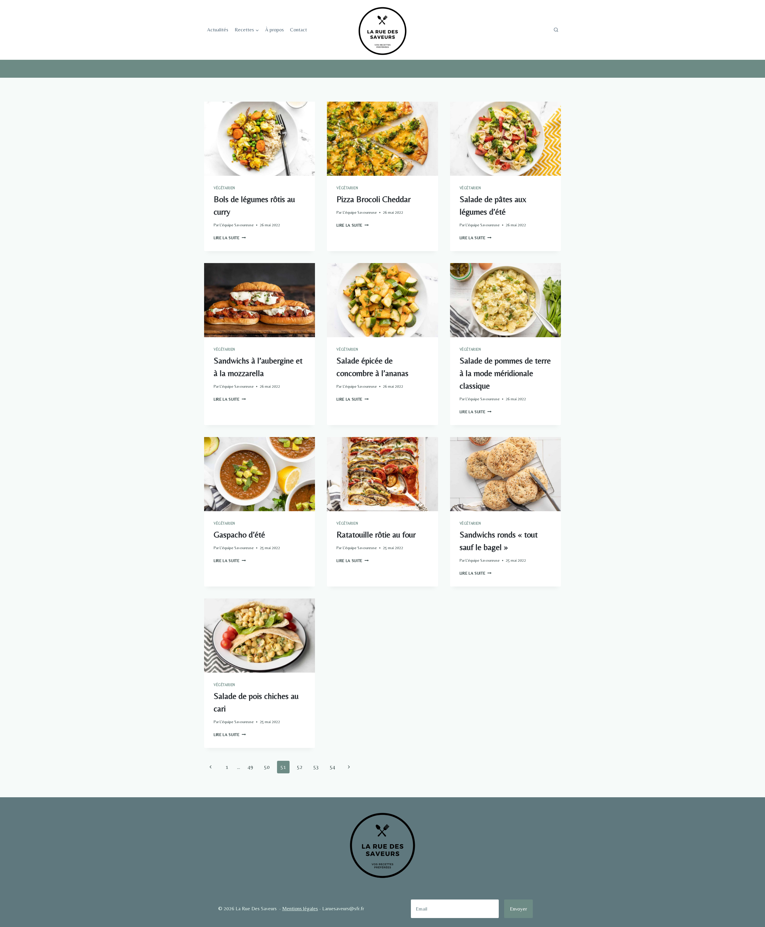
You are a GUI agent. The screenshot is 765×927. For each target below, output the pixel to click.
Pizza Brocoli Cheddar (373, 199)
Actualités (217, 30)
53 (316, 767)
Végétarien (224, 188)
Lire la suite (230, 237)
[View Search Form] (556, 30)
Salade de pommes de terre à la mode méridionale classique (505, 373)
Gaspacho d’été (239, 534)
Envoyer (518, 908)
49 (250, 767)
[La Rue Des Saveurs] (382, 30)
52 (299, 767)
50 (267, 767)
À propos (274, 30)
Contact (298, 30)
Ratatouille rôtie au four (376, 534)
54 (332, 767)
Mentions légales (300, 908)
